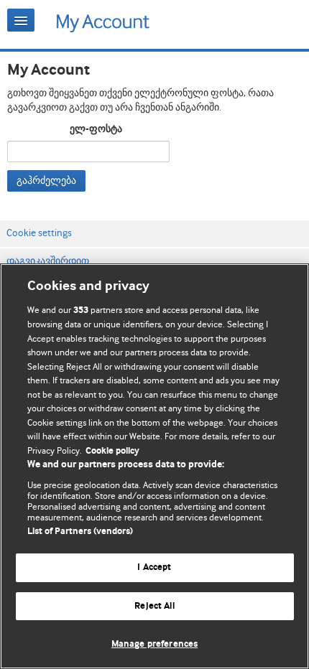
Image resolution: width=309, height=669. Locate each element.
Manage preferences (154, 644)
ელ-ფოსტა (96, 129)
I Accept (154, 567)
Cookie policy (112, 451)
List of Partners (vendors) (80, 531)
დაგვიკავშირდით (47, 260)
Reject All (154, 606)
